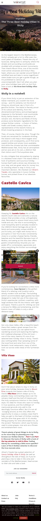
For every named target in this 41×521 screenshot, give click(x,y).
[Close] (37, 250)
